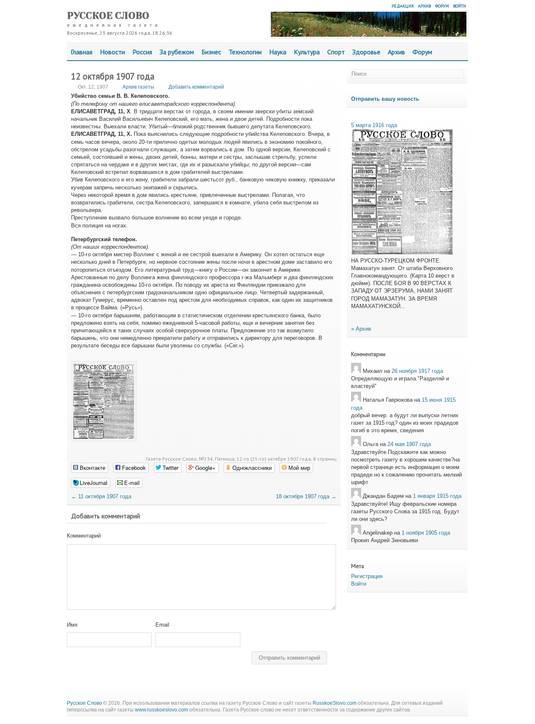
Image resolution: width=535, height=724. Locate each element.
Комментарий (84, 536)
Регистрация (366, 576)
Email (162, 625)
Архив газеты (138, 87)
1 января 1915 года (437, 496)
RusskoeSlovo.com (335, 703)
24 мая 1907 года (409, 444)
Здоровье (366, 52)
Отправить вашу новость (385, 99)
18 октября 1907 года (306, 496)
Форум (442, 6)
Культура (307, 52)
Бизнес (211, 52)
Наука (277, 52)
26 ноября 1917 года (417, 371)
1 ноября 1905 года (426, 533)
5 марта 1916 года (374, 125)
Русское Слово (108, 15)
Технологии (245, 52)
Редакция (403, 6)
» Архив (361, 329)
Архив (424, 6)
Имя (72, 625)
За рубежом (177, 52)
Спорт (336, 52)
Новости (112, 52)
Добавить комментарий (196, 87)
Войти (459, 6)
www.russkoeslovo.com (161, 710)
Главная (81, 52)
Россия (142, 52)
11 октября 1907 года (101, 496)
